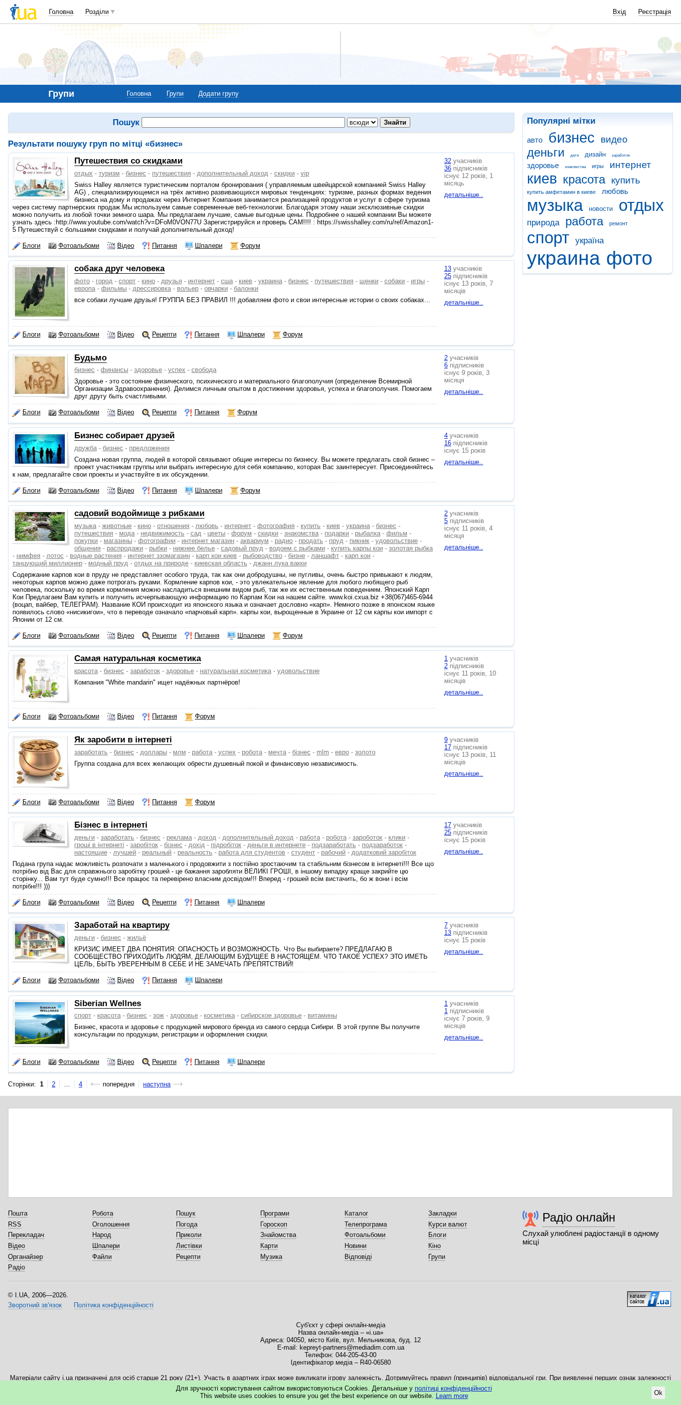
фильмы (114, 288)
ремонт (618, 223)
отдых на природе (161, 563)
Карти (269, 1245)
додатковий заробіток (383, 852)
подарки (337, 533)
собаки (394, 281)
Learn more (452, 1396)
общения (87, 548)
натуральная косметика (235, 671)
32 (447, 161)
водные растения (96, 555)
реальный (156, 852)
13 (447, 268)
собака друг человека (119, 268)
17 (447, 747)
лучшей (124, 852)
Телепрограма (365, 1224)
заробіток (144, 845)
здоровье (543, 165)
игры (598, 166)
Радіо (16, 1267)
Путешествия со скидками (128, 161)
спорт (548, 237)
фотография (276, 525)
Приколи (188, 1234)
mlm (323, 752)
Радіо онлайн (578, 1217)
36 (447, 168)
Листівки (189, 1245)
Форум (250, 245)
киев (542, 178)
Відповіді (358, 1256)
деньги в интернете (276, 845)
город (104, 281)
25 (447, 276)
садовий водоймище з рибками (139, 513)
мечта (277, 752)
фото (629, 258)
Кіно (434, 1245)
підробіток (226, 845)
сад (195, 533)
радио (284, 540)
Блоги (31, 245)
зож (158, 1015)
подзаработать (334, 845)
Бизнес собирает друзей (124, 435)
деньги (545, 152)
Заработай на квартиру (122, 925)
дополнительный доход (232, 173)
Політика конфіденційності (114, 1305)
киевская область (220, 563)
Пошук (185, 1213)
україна (589, 240)
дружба (85, 448)
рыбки (158, 548)
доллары (153, 752)
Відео (125, 245)
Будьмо (90, 357)
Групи (175, 93)
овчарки (216, 288)
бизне (296, 555)
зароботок (367, 837)
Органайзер (25, 1256)
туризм (109, 173)
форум (241, 533)
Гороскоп (273, 1224)
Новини (355, 1245)
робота (252, 752)
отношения (173, 525)
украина (563, 258)
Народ (101, 1234)
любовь (615, 191)
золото (365, 752)
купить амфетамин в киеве (561, 192)
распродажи (125, 548)
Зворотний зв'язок (35, 1305)
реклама (179, 837)
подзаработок (382, 845)
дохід (196, 845)
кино (148, 281)
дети (574, 155)
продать (311, 540)
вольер (187, 288)
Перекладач (26, 1234)
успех (176, 369)
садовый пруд (242, 548)
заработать (91, 752)
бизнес (571, 138)
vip (305, 173)
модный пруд (108, 563)
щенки (368, 281)
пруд (336, 540)
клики (396, 837)
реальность (194, 852)
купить (625, 180)
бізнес (301, 752)
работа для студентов (251, 852)
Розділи (97, 11)
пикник (359, 540)
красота (584, 179)
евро (342, 752)
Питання (164, 245)
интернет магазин (207, 540)
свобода (203, 369)
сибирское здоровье (271, 1015)
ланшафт (325, 555)
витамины (322, 1015)
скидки (284, 173)
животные (117, 525)
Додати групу (218, 93)
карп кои (357, 555)
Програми (274, 1213)
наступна (156, 1084)
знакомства (575, 167)
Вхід (619, 11)
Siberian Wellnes (107, 1003)
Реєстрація (654, 11)
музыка (555, 205)
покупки (86, 540)
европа (84, 288)
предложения (149, 448)
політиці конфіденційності (453, 1388)
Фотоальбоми (78, 245)
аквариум (254, 540)
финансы (114, 369)
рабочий (333, 852)
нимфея (28, 555)
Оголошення (111, 1224)
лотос (55, 555)
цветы (216, 533)
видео (614, 139)
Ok (658, 1393)
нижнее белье (194, 548)
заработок (621, 155)
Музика (271, 1256)
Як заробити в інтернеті (123, 739)
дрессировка (152, 288)
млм (179, 752)
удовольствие (396, 540)
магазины (118, 540)
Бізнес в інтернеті (111, 825)
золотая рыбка (411, 548)
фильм (396, 533)
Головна (61, 11)
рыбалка (367, 533)
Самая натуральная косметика (137, 658)
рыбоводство (262, 555)
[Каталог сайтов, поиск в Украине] (649, 1295)
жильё (136, 937)
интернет (630, 165)
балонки (246, 288)
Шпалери (208, 245)
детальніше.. (463, 194)
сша (227, 281)
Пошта (17, 1213)
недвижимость (162, 533)
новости (601, 208)
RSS (14, 1224)
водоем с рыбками (297, 548)
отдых (641, 205)
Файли (102, 1256)
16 (447, 443)
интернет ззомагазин (159, 555)
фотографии (156, 540)
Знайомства (278, 1234)
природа (543, 222)
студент (303, 852)
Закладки (442, 1213)
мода (127, 533)
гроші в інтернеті (99, 845)
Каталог (356, 1213)
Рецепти (164, 334)
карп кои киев (216, 555)
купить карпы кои (357, 548)
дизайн (595, 154)
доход (207, 837)
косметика (219, 1015)
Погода (186, 1224)
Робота (102, 1213)
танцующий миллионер (47, 563)
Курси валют (447, 1224)
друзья (171, 281)
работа (584, 221)
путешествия (171, 173)
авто (534, 140)
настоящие (90, 852)
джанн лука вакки (280, 563)
